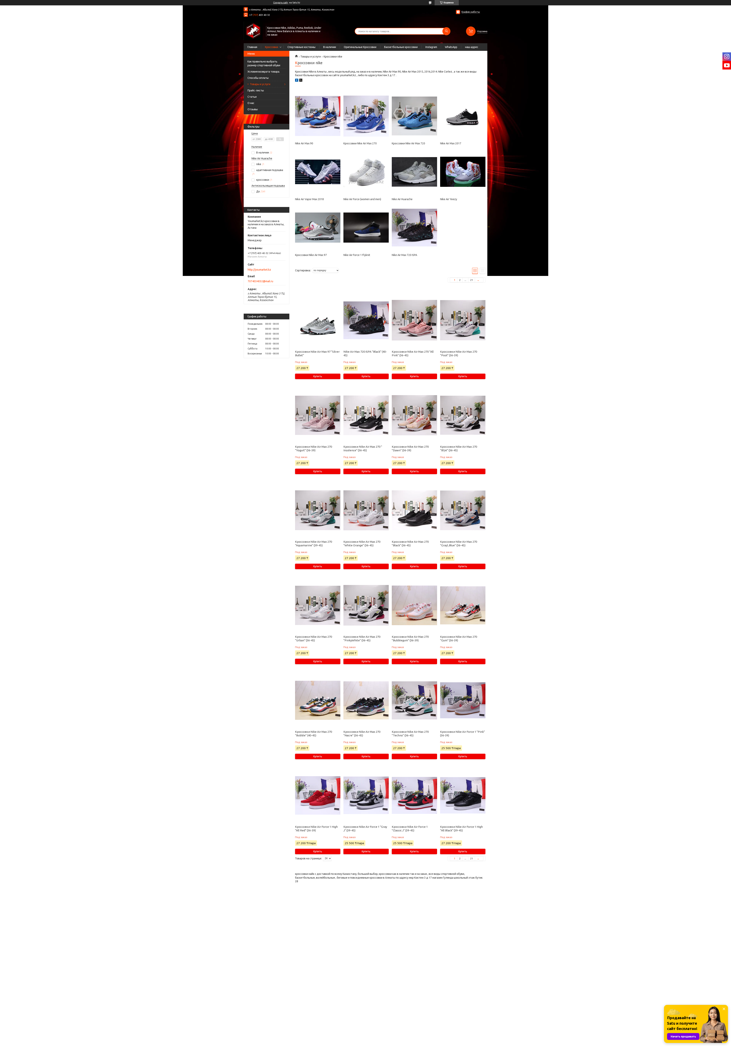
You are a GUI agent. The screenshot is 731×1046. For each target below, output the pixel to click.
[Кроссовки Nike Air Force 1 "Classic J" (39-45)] (414, 795)
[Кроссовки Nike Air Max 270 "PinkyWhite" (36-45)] (366, 605)
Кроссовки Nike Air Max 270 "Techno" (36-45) (410, 733)
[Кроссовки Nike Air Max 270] (366, 116)
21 (471, 280)
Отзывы (252, 109)
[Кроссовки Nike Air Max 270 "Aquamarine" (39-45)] (317, 510)
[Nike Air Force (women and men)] (366, 172)
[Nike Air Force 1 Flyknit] (366, 227)
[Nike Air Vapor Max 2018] (317, 172)
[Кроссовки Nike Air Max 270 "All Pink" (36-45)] (414, 320)
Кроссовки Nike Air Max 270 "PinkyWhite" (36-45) (361, 638)
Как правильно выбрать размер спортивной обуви (263, 63)
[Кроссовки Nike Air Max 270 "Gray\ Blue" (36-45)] (462, 510)
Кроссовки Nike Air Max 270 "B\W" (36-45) (458, 448)
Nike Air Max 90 (304, 143)
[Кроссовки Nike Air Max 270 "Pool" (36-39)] (462, 320)
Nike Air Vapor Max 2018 (309, 199)
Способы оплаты (258, 77)
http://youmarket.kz (259, 269)
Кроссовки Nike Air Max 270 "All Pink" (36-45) (413, 353)
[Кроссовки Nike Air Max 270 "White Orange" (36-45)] (366, 510)
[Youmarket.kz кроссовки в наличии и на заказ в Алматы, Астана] (253, 30)
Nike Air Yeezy (448, 199)
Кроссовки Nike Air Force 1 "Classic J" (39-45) (410, 828)
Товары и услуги (260, 84)
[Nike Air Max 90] (317, 116)
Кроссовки (271, 47)
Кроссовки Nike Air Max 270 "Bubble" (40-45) (313, 733)
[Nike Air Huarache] (414, 172)
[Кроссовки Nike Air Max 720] (414, 116)
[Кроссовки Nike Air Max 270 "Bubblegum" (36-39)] (414, 605)
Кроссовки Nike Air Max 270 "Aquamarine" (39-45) (313, 543)
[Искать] (446, 31)
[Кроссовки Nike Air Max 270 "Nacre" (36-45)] (366, 700)
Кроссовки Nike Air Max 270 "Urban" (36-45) (313, 638)
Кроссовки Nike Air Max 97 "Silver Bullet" (317, 353)
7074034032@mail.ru (260, 281)
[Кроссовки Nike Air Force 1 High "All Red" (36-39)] (317, 795)
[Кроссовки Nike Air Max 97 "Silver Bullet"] (317, 320)
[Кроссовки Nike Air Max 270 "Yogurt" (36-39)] (317, 415)
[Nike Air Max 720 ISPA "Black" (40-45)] (366, 320)
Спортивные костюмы (301, 47)
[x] (300, 80)
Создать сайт (280, 2)
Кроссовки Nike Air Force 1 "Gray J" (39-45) (365, 828)
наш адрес (471, 47)
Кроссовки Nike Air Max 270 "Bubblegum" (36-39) (410, 638)
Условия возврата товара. (263, 71)
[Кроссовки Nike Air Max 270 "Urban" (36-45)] (317, 605)
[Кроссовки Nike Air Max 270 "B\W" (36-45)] (462, 415)
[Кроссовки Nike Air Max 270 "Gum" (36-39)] (462, 605)
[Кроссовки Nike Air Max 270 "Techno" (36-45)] (414, 700)
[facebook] (296, 80)
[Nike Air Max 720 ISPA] (414, 227)
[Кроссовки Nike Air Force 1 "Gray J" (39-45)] (366, 795)
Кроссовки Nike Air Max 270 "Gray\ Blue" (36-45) (458, 543)
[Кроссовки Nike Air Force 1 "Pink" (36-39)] (462, 700)
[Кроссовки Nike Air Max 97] (317, 227)
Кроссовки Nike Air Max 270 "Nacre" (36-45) (361, 733)
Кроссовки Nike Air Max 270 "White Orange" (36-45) (361, 543)
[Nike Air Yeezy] (462, 172)
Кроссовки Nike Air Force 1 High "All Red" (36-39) (316, 828)
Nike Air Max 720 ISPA (404, 255)
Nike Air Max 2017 (450, 143)
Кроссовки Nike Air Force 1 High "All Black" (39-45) (461, 828)
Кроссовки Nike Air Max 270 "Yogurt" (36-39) (313, 448)
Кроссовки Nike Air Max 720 (408, 143)
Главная (252, 47)
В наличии (329, 47)
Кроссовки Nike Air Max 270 (360, 143)
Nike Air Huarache (402, 199)
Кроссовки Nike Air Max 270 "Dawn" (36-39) (410, 448)
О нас (250, 103)
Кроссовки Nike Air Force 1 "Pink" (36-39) (462, 733)
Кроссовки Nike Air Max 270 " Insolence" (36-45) (362, 448)
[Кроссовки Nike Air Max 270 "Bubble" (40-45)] (317, 700)
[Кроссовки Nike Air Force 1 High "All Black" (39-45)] (462, 795)
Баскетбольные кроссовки (401, 47)
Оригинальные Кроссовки (360, 47)
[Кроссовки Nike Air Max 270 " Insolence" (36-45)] (366, 415)
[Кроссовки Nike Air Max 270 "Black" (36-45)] (414, 510)
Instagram (431, 47)
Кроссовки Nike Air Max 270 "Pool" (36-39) (458, 353)
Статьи (252, 96)
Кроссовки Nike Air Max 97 (311, 255)
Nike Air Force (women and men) (362, 199)
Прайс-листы (255, 90)
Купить (317, 376)
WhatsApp (451, 47)
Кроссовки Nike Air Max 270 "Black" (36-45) (410, 543)
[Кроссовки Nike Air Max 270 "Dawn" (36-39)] (414, 415)
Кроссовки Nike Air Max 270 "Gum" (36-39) (458, 638)
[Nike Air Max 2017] (462, 116)
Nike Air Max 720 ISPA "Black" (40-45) (365, 353)
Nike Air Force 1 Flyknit (356, 255)
